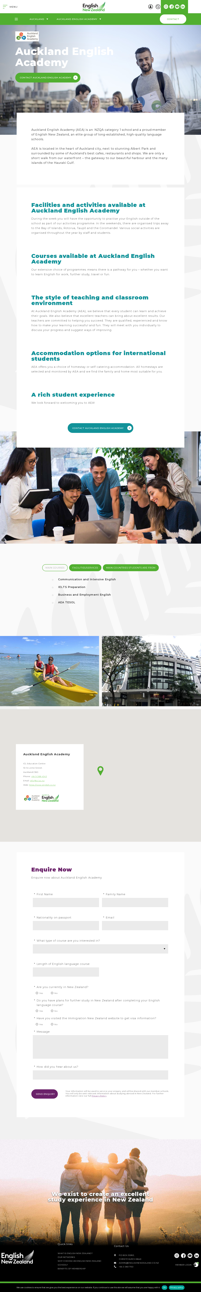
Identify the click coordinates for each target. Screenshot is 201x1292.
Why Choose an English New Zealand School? (79, 1263)
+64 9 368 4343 (39, 776)
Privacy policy (176, 1287)
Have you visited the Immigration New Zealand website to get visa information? (95, 1018)
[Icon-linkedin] (183, 6)
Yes (41, 993)
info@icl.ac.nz (37, 780)
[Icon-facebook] (171, 6)
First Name (43, 894)
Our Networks (66, 1257)
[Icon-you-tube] (177, 6)
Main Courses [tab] (54, 567)
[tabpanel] (100, 593)
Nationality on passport (52, 917)
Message (42, 1031)
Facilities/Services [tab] (85, 567)
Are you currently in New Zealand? (61, 987)
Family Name (114, 894)
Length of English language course (62, 964)
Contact (173, 19)
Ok (164, 1287)
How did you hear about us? (56, 1066)
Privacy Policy (99, 1096)
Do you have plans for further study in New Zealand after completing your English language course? (97, 1003)
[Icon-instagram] (166, 6)
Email (108, 917)
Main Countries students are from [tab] (131, 567)
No (56, 993)
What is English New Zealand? (75, 1253)
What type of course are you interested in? (67, 940)
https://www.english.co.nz (42, 785)
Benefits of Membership (72, 1268)
